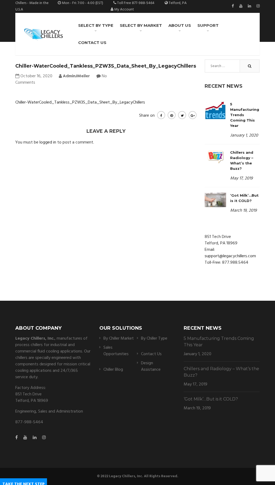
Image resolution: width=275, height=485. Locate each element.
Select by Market (141, 25)
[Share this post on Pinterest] (172, 115)
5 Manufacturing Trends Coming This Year (219, 341)
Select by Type (95, 25)
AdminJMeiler (76, 76)
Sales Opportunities (116, 351)
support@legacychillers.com (230, 256)
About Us (179, 25)
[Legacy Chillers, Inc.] (43, 34)
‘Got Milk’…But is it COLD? (211, 399)
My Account (124, 9)
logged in (47, 142)
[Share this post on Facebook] (161, 115)
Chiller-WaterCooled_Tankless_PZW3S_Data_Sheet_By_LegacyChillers (80, 102)
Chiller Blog (113, 369)
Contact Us (92, 42)
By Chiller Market (118, 338)
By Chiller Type (154, 338)
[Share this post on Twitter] (182, 115)
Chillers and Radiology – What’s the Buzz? (221, 372)
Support (208, 25)
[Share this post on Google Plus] (193, 115)
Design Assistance (151, 366)
